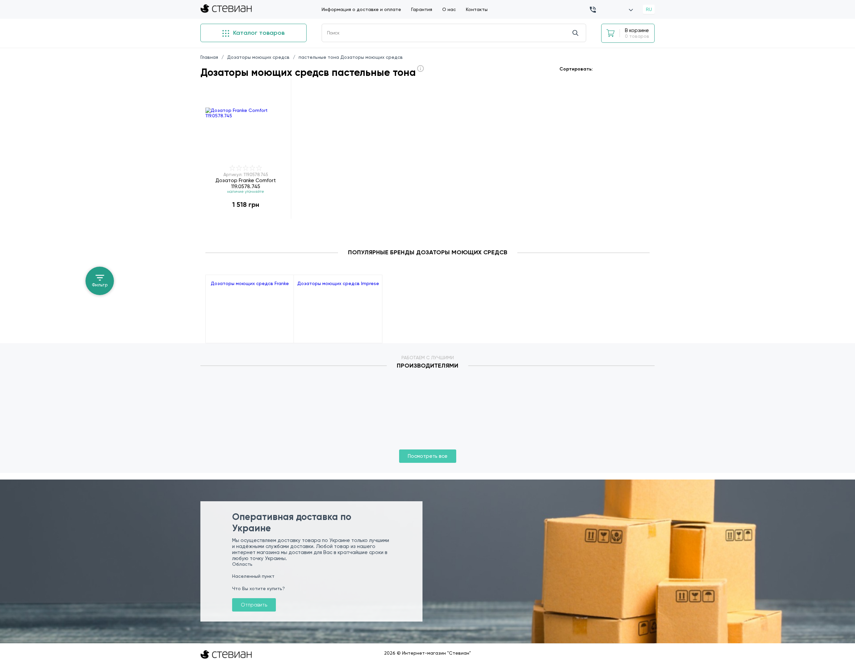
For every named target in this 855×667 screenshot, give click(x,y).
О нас (449, 9)
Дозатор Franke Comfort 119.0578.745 (245, 183)
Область (242, 564)
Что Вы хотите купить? (258, 588)
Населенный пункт (253, 576)
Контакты (477, 9)
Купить (245, 219)
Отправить (254, 605)
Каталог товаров (258, 32)
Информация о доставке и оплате (361, 9)
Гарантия (421, 9)
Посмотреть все (428, 456)
